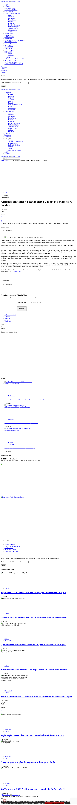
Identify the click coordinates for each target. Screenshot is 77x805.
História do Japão (13, 26)
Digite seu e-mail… (22, 302)
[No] (64, 803)
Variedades (11, 396)
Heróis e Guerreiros (14, 25)
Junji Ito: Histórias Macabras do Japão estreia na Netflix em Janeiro (34, 669)
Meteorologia (12, 109)
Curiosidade (11, 18)
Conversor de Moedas (14, 150)
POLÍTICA (8, 45)
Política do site (12, 143)
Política (10, 94)
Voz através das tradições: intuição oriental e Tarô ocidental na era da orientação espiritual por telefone (28, 399)
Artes (9, 15)
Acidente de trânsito (10, 315)
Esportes (10, 106)
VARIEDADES (9, 50)
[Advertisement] (38, 175)
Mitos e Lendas (12, 30)
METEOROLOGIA (11, 42)
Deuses (10, 21)
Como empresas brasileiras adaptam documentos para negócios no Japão (21, 423)
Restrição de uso (17, 271)
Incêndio (7, 318)
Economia (11, 96)
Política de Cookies (14, 145)
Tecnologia (11, 444)
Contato (10, 140)
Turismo (10, 32)
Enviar (3, 565)
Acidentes (7, 316)
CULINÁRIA (9, 11)
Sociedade (11, 99)
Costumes (11, 16)
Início (2, 160)
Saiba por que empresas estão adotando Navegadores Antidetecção (20, 447)
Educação (11, 23)
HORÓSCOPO (9, 37)
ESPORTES (8, 35)
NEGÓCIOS (8, 43)
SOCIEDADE (9, 47)
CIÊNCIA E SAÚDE (11, 10)
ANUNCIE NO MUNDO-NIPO (14, 59)
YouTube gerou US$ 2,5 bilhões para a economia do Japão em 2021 (33, 789)
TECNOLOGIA (9, 48)
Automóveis (11, 108)
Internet (10, 103)
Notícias (6, 160)
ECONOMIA (9, 33)
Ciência (10, 101)
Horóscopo (11, 131)
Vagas (10, 53)
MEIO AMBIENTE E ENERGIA (15, 40)
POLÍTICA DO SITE (11, 60)
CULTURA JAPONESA (12, 13)
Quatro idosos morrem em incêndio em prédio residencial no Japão (33, 644)
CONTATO (8, 57)
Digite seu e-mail (6, 82)
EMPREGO (8, 52)
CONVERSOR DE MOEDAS (14, 64)
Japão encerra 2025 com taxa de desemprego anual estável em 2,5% (33, 592)
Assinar (4, 86)
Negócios (11, 98)
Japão (6, 320)
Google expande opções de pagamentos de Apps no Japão (28, 762)
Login (6, 5)
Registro (7, 6)
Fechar (47, 803)
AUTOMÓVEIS (10, 8)
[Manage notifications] (4, 800)
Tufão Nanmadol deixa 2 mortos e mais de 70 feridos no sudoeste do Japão (36, 696)
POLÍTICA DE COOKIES (13, 62)
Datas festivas (12, 20)
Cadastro (11, 55)
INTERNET (8, 38)
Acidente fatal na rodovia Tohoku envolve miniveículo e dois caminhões (35, 617)
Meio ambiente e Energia (15, 104)
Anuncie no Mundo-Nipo (15, 141)
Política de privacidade (57, 803)
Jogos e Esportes (13, 28)
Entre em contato (10, 544)
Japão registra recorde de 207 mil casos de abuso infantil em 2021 (32, 735)
